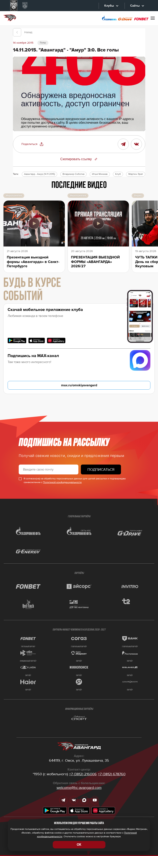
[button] (32, 144)
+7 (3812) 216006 (83, 774)
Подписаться (100, 469)
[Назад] (17, 32)
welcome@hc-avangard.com (79, 787)
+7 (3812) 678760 (111, 774)
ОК (79, 844)
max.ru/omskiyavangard (79, 385)
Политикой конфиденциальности (62, 482)
